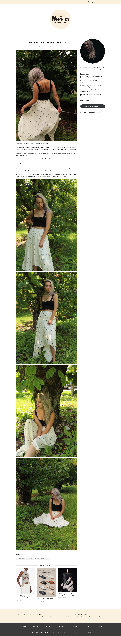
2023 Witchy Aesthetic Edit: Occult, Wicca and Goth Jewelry (67, 594)
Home (18, 2)
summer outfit (44, 558)
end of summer (20, 558)
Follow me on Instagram (92, 106)
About (63, 2)
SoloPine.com (69, 632)
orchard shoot (30, 558)
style (34, 2)
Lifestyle (25, 2)
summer (37, 558)
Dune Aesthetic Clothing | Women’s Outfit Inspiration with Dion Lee (25, 597)
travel (42, 2)
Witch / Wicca (54, 2)
